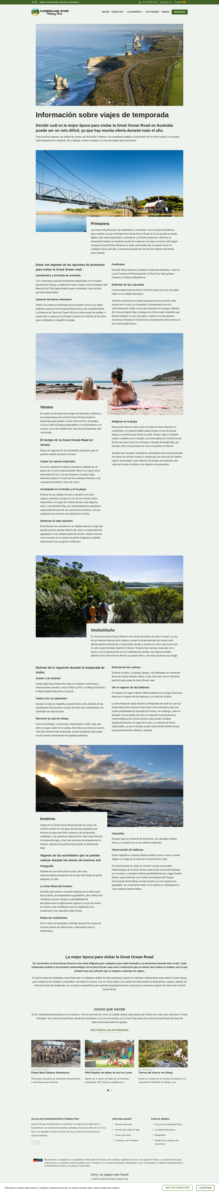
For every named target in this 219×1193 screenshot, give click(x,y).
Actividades (152, 12)
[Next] (177, 65)
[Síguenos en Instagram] (35, 2)
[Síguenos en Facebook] (33, 2)
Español (178, 2)
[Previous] (41, 65)
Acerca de (117, 12)
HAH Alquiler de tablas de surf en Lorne (108, 1072)
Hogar (105, 12)
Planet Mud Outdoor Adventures (50, 1072)
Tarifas (165, 12)
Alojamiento (134, 12)
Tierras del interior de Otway (156, 1072)
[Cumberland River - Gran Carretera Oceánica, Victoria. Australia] (50, 12)
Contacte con (165, 2)
